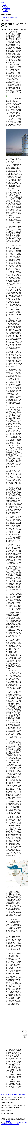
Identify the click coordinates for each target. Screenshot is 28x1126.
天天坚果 (12, 1124)
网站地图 (8, 1121)
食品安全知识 (6, 8)
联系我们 (5, 11)
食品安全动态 (6, 9)
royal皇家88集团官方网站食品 (13, 1122)
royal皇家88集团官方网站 (7, 17)
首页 (4, 5)
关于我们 (5, 6)
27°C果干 (17, 1124)
